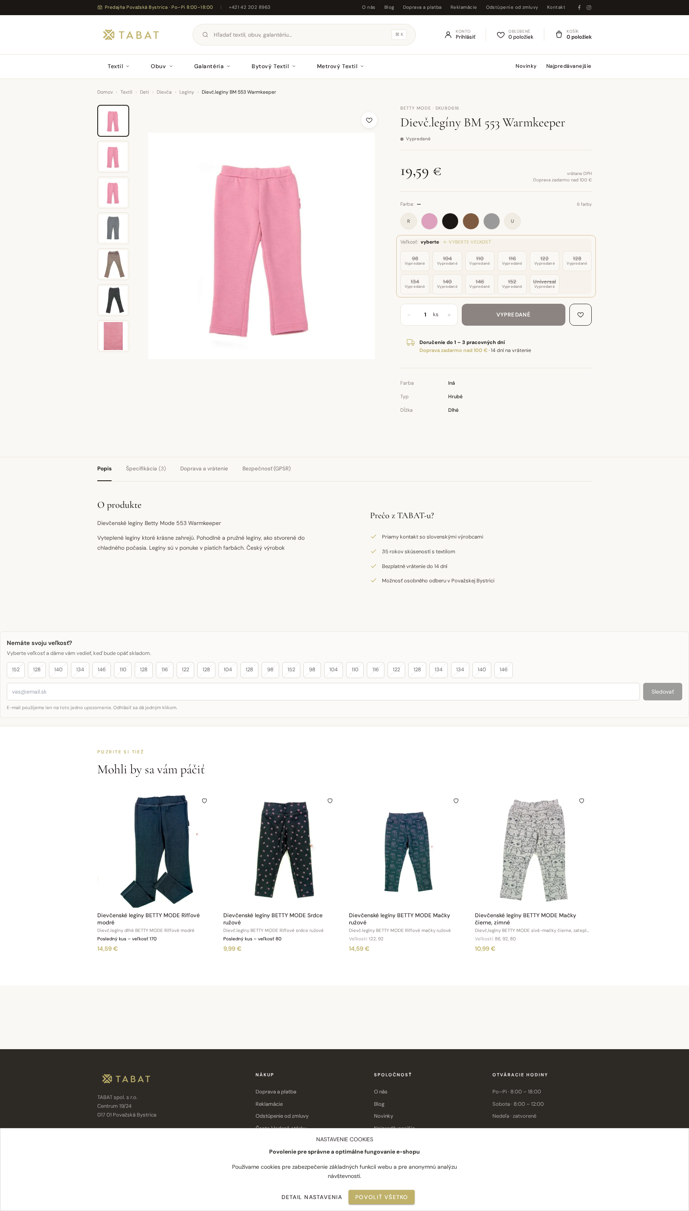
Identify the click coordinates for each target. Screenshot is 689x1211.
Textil (115, 66)
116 (164, 669)
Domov (105, 92)
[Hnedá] (471, 221)
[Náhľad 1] (113, 121)
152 (16, 669)
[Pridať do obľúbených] (369, 120)
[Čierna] (450, 221)
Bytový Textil (270, 66)
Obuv (158, 66)
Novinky (526, 66)
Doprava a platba (422, 7)
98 (270, 669)
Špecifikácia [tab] (146, 468)
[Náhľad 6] (113, 300)
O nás (368, 7)
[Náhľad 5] (113, 264)
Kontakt (556, 7)
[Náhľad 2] (113, 157)
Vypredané (513, 314)
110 (123, 669)
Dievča (164, 92)
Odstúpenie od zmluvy (512, 7)
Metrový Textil (337, 66)
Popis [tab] (104, 468)
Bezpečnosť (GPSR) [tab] (266, 468)
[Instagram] (589, 7)
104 (228, 669)
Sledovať (663, 691)
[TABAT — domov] (131, 34)
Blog (389, 7)
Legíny (186, 92)
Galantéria (209, 66)
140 (58, 669)
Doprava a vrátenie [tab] (204, 468)
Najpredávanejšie (569, 66)
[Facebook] (579, 7)
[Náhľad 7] (113, 336)
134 (80, 669)
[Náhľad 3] (113, 192)
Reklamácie (464, 7)
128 (37, 669)
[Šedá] (491, 221)
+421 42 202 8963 (249, 7)
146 (102, 669)
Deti (144, 92)
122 (185, 669)
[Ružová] (429, 221)
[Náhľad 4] (113, 228)
